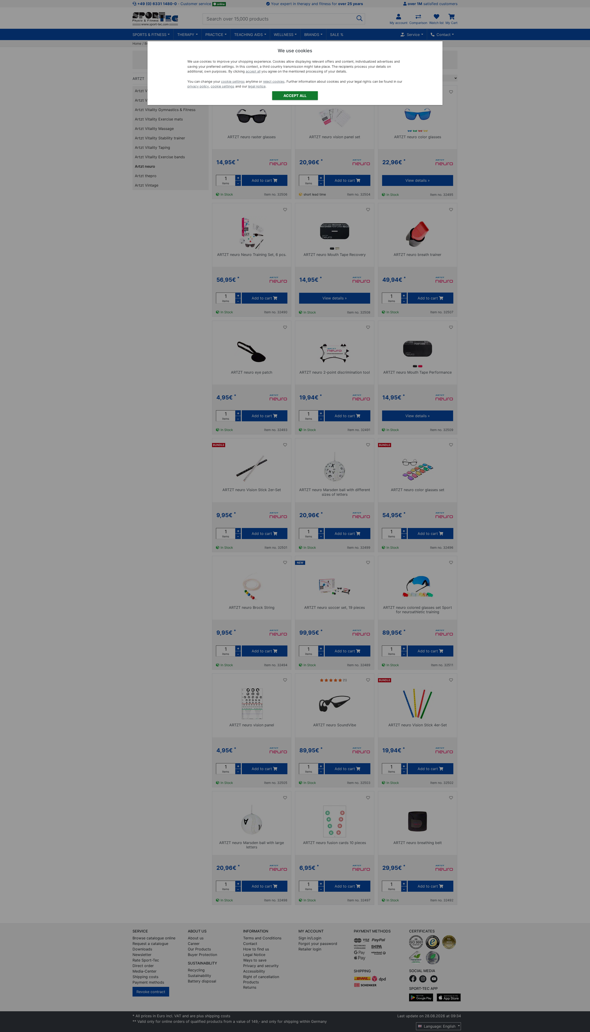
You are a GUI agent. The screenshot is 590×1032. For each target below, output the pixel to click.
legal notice (257, 86)
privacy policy (198, 86)
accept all (253, 71)
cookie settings (233, 81)
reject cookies (274, 81)
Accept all (295, 95)
